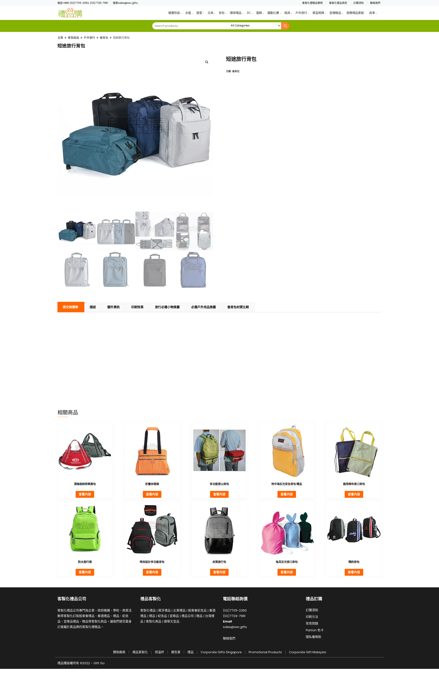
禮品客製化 (140, 652)
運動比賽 (273, 13)
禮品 (152, 616)
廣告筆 (175, 652)
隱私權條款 (313, 637)
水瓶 (188, 13)
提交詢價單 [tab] (70, 307)
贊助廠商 (119, 652)
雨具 (287, 13)
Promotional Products (265, 652)
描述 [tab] (93, 307)
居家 (199, 13)
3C (249, 13)
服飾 (259, 13)
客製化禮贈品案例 (312, 3)
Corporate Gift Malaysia (307, 652)
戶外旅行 (301, 13)
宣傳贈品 (335, 13)
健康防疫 (174, 13)
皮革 (372, 13)
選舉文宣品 (171, 621)
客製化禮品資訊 (338, 3)
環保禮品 (235, 13)
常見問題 (312, 623)
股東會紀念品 (197, 610)
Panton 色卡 (315, 630)
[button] (207, 62)
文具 (210, 13)
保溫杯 (159, 652)
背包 (221, 13)
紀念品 (162, 616)
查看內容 (85, 494)
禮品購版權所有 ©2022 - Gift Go (81, 663)
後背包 (235, 71)
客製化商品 (153, 621)
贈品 (199, 616)
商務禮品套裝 (355, 13)
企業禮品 (179, 610)
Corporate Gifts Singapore (221, 652)
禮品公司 (187, 616)
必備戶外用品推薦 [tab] (203, 307)
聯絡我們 (375, 3)
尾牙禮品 (164, 610)
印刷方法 (312, 617)
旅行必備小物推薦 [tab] (167, 307)
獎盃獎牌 (318, 13)
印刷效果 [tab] (137, 307)
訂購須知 (358, 3)
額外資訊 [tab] (113, 307)
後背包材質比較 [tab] (238, 307)
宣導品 (174, 616)
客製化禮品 (148, 610)
